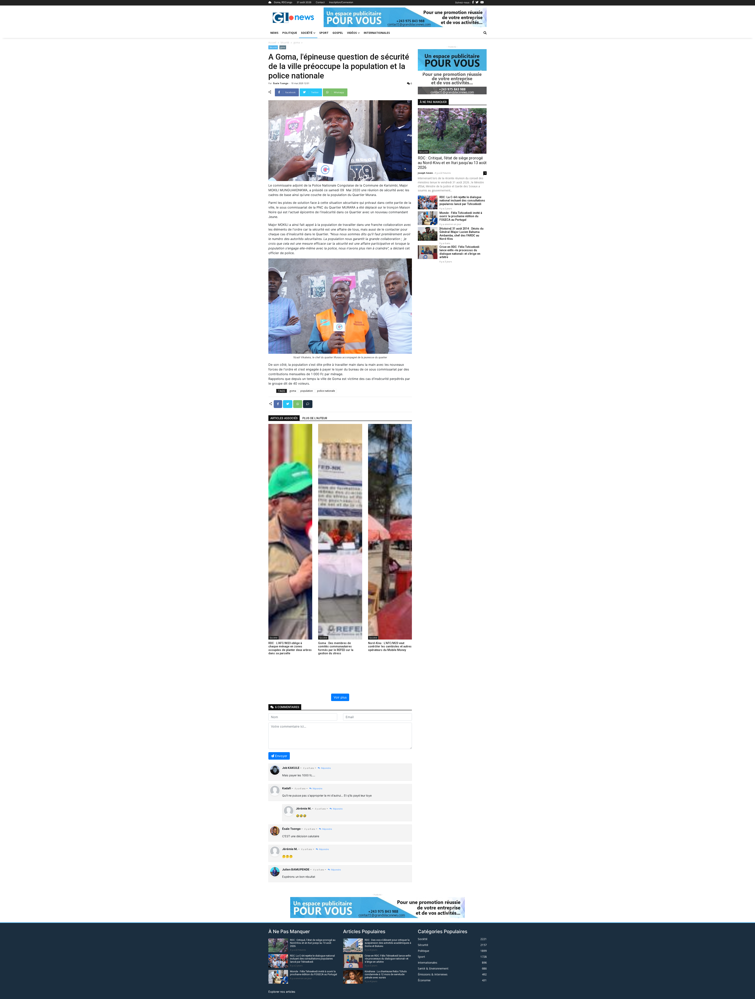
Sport (324, 33)
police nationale (326, 390)
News (274, 33)
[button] (336, 17)
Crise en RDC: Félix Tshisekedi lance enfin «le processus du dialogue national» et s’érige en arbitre (459, 252)
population (306, 390)
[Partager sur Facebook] (278, 404)
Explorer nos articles (281, 991)
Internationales (377, 33)
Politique (289, 33)
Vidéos (352, 33)
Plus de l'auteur (314, 418)
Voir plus (340, 697)
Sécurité (284, 42)
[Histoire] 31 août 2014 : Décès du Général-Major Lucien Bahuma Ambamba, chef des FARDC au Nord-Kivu (461, 234)
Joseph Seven (426, 172)
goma (296, 42)
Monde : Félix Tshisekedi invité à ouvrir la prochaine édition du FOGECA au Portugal (460, 216)
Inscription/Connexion (341, 2)
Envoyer (281, 756)
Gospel (337, 33)
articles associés (284, 418)
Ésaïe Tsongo (281, 83)
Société (306, 33)
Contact (320, 2)
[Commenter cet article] (307, 404)
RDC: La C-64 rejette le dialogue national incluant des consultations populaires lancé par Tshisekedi (462, 201)
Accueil (272, 42)
